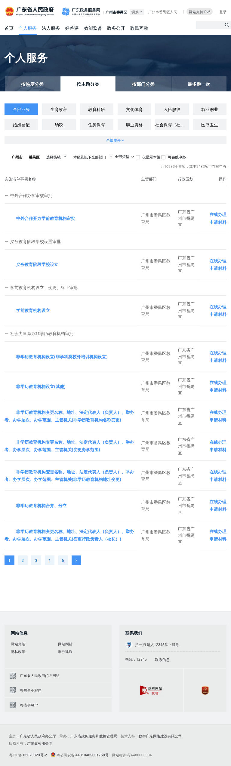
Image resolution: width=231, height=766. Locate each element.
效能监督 (93, 27)
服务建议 (65, 651)
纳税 (59, 125)
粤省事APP (29, 704)
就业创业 (209, 109)
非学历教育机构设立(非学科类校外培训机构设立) (62, 356)
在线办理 (218, 214)
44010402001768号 (92, 754)
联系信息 (162, 659)
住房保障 (96, 125)
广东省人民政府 (30, 11)
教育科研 (96, 109)
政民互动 (139, 27)
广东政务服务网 (80, 11)
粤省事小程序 (31, 690)
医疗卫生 (209, 125)
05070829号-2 (35, 754)
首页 (9, 27)
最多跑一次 (199, 84)
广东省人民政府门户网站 (40, 675)
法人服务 (51, 27)
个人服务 (28, 27)
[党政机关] (205, 690)
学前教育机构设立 (33, 310)
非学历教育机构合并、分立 (41, 505)
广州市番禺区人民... (164, 12)
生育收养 (59, 109)
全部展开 (113, 140)
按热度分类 (32, 84)
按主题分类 (88, 84)
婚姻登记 (21, 125)
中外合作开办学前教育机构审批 (45, 218)
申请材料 (218, 222)
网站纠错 (65, 643)
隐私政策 (18, 651)
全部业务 (21, 109)
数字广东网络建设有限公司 (160, 735)
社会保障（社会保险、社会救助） (172, 125)
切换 (135, 11)
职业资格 (134, 125)
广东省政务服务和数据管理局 (93, 735)
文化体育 (134, 109)
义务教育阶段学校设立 (37, 264)
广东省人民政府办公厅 (38, 735)
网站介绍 (18, 643)
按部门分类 (143, 84)
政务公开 (116, 27)
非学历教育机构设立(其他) (41, 386)
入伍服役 (172, 109)
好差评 (72, 27)
